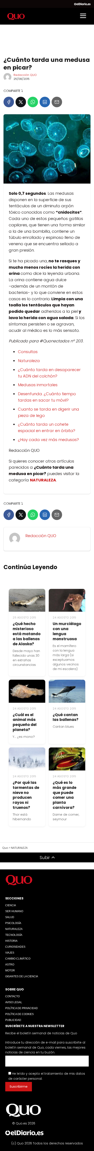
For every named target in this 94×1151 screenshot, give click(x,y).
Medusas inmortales (37, 385)
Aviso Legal (13, 1002)
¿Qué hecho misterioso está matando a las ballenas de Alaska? (26, 634)
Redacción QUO (25, 75)
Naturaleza (29, 360)
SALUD (9, 917)
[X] (21, 102)
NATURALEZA (14, 929)
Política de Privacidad (21, 1008)
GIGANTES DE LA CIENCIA (21, 976)
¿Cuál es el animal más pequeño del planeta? (25, 722)
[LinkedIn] (45, 102)
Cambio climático (17, 958)
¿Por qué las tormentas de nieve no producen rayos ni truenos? (26, 795)
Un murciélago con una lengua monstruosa (67, 631)
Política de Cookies (19, 1014)
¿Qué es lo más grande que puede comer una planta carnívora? (64, 795)
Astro (9, 964)
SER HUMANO (14, 911)
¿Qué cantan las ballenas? (65, 717)
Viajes (9, 952)
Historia (11, 940)
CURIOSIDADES (15, 946)
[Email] (57, 102)
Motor (10, 970)
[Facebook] (8, 102)
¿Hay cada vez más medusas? (48, 439)
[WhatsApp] (33, 102)
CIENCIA (10, 905)
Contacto (12, 996)
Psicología (13, 923)
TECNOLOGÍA (13, 935)
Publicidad (13, 1020)
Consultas (28, 351)
